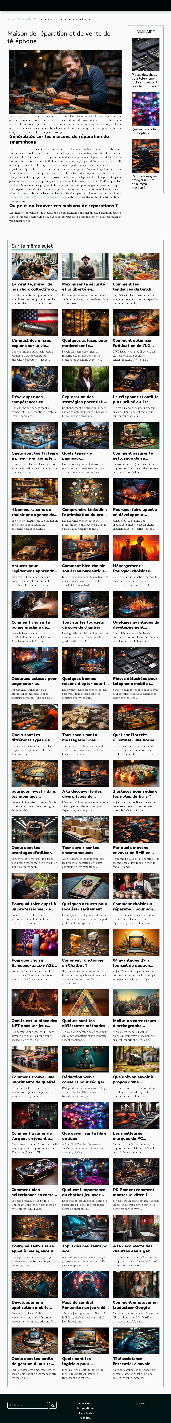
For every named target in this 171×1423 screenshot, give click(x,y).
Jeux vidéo (85, 1403)
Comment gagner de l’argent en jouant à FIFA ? (32, 1138)
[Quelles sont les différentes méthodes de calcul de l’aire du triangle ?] (85, 1002)
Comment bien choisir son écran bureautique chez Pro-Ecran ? (84, 571)
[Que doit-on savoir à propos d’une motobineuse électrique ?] (136, 1059)
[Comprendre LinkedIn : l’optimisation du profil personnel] (85, 491)
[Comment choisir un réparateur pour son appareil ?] (136, 886)
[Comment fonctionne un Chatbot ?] (85, 942)
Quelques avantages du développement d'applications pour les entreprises (136, 630)
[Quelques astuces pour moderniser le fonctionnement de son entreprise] (85, 322)
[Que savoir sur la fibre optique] (145, 109)
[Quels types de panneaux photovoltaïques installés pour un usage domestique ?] (85, 435)
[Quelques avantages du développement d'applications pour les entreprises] (136, 604)
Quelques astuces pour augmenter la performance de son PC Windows (35, 686)
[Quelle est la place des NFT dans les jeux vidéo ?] (35, 1002)
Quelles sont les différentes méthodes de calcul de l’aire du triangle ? (83, 1028)
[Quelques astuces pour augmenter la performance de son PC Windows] (35, 660)
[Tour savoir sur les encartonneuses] (85, 829)
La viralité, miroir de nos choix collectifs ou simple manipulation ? (34, 289)
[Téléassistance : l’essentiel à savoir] (136, 1340)
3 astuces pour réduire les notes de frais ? (135, 794)
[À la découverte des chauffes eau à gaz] (136, 1228)
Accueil (11, 19)
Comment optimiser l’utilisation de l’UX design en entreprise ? (135, 345)
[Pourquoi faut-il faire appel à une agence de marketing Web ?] (35, 1228)
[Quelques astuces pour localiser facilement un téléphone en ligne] (85, 886)
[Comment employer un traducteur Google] (136, 1284)
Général (25, 19)
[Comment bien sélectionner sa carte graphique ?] (35, 1171)
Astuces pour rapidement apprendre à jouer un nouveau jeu (34, 571)
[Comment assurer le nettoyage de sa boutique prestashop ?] (136, 435)
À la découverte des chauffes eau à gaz (133, 1248)
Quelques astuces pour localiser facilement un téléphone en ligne (85, 909)
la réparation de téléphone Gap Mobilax (34, 197)
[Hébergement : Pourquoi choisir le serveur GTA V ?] (136, 548)
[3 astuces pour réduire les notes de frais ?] (136, 773)
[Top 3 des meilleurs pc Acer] (85, 1228)
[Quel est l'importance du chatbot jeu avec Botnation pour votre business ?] (85, 1171)
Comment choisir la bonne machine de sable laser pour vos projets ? (32, 630)
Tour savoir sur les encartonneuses (80, 850)
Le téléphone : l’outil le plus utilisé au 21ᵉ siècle (136, 402)
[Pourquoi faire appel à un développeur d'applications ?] (136, 491)
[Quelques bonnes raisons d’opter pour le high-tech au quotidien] (85, 660)
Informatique (85, 1408)
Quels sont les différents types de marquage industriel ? (33, 740)
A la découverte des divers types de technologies (82, 796)
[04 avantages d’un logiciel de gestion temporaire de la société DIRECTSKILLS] (136, 942)
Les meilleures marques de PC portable (128, 1138)
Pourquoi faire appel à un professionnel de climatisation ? (34, 909)
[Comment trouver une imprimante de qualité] (35, 1059)
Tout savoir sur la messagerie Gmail (80, 737)
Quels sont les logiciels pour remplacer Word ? (80, 1364)
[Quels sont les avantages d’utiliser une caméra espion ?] (35, 829)
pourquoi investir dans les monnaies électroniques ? (34, 796)
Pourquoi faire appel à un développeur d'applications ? (135, 514)
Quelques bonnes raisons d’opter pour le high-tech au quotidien (85, 683)
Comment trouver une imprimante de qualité (34, 1079)
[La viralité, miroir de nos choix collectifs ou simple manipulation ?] (35, 266)
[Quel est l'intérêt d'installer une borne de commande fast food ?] (136, 717)
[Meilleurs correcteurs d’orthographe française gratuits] (136, 1002)
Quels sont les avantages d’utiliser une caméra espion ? (32, 853)
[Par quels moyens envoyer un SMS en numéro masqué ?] (145, 155)
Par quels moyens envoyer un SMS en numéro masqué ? (144, 182)
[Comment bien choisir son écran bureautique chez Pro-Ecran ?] (85, 548)
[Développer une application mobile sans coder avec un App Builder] (35, 1284)
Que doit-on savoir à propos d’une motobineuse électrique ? (133, 1084)
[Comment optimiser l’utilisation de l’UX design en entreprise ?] (136, 322)
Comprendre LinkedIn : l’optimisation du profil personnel (85, 514)
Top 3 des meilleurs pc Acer (84, 1248)
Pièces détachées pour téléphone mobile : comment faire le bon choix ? (145, 80)
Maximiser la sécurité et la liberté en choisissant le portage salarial (84, 291)
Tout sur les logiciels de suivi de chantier (83, 625)
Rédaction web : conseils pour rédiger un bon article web (83, 1082)
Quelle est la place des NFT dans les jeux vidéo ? (34, 1026)
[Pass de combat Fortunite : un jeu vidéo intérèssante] (85, 1284)
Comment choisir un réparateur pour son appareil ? (133, 909)
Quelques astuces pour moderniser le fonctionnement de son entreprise (85, 348)
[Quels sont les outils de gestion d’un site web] (35, 1340)
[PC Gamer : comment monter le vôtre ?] (136, 1171)
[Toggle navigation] (9, 6)
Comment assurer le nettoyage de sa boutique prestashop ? (135, 458)
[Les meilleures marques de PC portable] (136, 1115)
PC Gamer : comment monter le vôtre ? (133, 1192)
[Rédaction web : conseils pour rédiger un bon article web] (85, 1059)
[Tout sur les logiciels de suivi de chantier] (85, 604)
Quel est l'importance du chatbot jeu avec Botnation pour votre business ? (83, 1197)
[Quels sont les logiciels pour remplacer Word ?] (85, 1340)
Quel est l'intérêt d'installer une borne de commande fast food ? (133, 742)
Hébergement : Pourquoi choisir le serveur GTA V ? (131, 571)
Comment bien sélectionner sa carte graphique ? (33, 1195)
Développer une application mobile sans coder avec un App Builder (35, 1310)
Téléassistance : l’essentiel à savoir (131, 1361)
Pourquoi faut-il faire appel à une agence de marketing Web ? (34, 1251)
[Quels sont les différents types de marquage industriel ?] (35, 717)
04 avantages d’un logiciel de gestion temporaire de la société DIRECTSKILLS (135, 968)
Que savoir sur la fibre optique (144, 131)
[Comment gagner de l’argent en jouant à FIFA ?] (35, 1115)
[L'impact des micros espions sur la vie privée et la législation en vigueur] (35, 322)
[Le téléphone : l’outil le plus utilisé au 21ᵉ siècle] (136, 378)
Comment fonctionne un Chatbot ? (82, 963)
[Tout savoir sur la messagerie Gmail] (85, 717)
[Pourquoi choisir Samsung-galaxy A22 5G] (35, 942)
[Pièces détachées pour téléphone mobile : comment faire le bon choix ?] (145, 54)
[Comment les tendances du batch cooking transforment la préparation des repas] (136, 266)
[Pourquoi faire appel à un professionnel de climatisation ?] (35, 886)
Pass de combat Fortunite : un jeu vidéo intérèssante (85, 1307)
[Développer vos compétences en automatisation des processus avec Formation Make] (35, 378)
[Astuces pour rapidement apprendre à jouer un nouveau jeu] (35, 548)
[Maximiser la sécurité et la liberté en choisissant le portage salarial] (85, 266)
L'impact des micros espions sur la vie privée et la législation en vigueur (34, 348)
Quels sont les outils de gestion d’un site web (32, 1364)
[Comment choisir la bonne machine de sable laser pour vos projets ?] (35, 604)
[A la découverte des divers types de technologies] (85, 773)
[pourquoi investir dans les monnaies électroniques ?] (35, 773)
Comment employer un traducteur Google (135, 1305)
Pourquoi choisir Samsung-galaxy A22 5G (33, 965)
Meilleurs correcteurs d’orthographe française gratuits (134, 1026)
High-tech (85, 1413)
